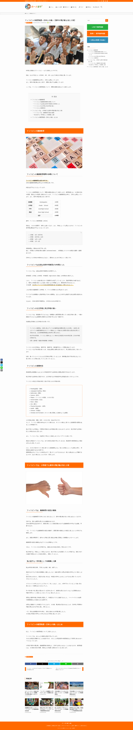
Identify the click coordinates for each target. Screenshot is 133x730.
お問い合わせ (83, 725)
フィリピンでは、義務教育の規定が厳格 (44, 112)
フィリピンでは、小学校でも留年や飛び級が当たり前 (47, 110)
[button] (30, 664)
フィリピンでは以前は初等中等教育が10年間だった (47, 103)
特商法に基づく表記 (56, 725)
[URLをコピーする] (77, 664)
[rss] (105, 1)
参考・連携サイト (75, 725)
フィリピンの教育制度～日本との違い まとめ (45, 117)
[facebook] (98, 1)
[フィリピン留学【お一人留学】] (34, 7)
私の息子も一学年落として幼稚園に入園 (44, 114)
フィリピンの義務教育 (38, 99)
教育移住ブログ (29, 22)
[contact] (107, 1)
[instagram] (102, 1)
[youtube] (103, 1)
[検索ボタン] (101, 7)
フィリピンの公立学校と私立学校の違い (44, 106)
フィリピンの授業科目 (39, 108)
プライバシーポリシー (66, 725)
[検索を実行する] (106, 20)
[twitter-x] (100, 1)
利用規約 (49, 725)
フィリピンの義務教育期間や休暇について (44, 101)
